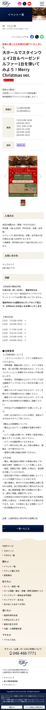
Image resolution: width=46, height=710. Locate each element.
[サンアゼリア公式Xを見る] (24, 4)
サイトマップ (9, 677)
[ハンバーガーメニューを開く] (42, 4)
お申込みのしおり (12, 619)
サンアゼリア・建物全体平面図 (17, 595)
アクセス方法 (9, 639)
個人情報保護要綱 (11, 681)
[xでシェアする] (37, 37)
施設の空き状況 (11, 624)
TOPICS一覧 (9, 555)
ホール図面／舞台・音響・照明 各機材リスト (24, 590)
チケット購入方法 (12, 570)
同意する (12, 707)
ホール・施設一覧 (12, 586)
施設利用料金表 (11, 615)
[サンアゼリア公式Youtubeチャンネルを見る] (29, 4)
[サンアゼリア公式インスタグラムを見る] (19, 4)
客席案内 (8, 575)
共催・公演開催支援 (12, 628)
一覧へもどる (23, 528)
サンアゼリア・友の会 (13, 599)
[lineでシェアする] (42, 37)
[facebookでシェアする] (32, 37)
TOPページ (9, 550)
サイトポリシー (10, 684)
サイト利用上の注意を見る (34, 707)
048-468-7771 (24, 653)
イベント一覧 (11, 26)
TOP (3, 26)
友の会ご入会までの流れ (14, 604)
